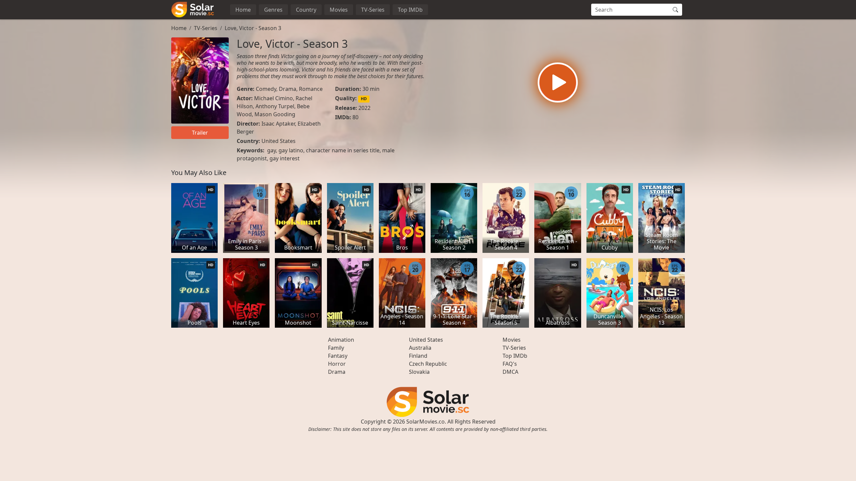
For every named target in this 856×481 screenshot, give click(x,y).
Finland (418, 355)
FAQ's (510, 363)
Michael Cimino (273, 98)
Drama (287, 89)
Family (336, 347)
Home (243, 9)
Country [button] (306, 9)
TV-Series (373, 9)
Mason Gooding (274, 114)
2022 (364, 108)
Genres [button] (273, 9)
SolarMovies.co (425, 421)
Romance (311, 89)
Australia (420, 347)
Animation (341, 339)
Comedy (266, 89)
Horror (337, 363)
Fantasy (337, 355)
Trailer (200, 132)
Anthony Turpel (274, 106)
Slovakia (419, 371)
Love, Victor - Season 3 (253, 28)
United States (278, 141)
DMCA (510, 371)
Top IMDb (410, 9)
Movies (339, 9)
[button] (558, 82)
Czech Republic (428, 363)
